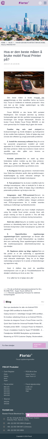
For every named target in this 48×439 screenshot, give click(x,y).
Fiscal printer (8, 384)
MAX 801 (7, 389)
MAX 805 (7, 391)
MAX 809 (7, 395)
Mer (42, 302)
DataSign (29, 389)
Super (6, 380)
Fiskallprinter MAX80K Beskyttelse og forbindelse (22, 333)
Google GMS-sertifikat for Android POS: (18, 310)
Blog (10, 42)
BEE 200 (6, 387)
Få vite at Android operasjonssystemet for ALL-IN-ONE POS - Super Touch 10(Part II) (23, 290)
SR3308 (6, 404)
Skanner (7, 399)
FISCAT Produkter (10, 367)
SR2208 (6, 401)
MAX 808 (7, 393)
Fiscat (30, 436)
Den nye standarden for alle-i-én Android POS (21, 307)
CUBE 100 (29, 387)
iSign (27, 391)
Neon (5, 378)
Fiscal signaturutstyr (33, 384)
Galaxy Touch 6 (30, 374)
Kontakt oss (37, 345)
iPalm (5, 374)
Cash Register (9, 371)
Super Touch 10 (31, 376)
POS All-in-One (31, 371)
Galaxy (6, 376)
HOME (3, 42)
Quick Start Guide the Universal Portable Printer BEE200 (24, 323)
